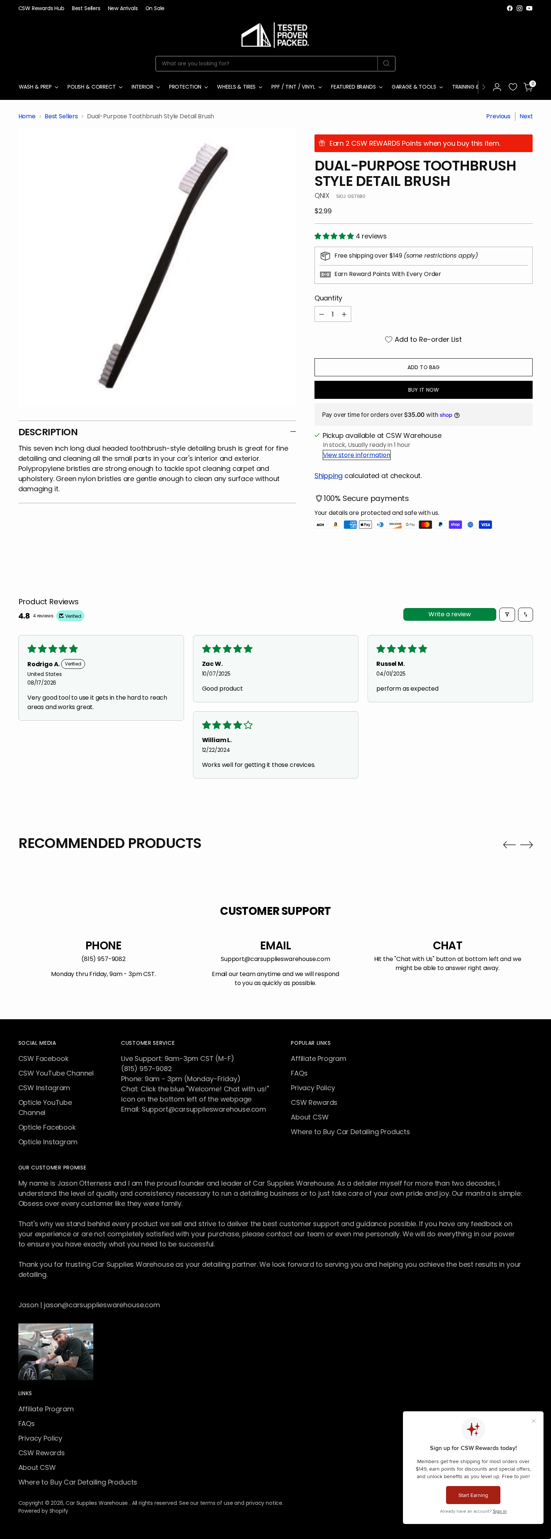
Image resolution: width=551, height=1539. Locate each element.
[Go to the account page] (497, 87)
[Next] (483, 87)
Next (526, 116)
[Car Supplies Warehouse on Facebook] (509, 8)
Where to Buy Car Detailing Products (350, 1131)
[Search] (386, 63)
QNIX (321, 195)
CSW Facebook (43, 1058)
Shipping (328, 475)
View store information (356, 455)
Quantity (328, 298)
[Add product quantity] (344, 313)
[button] (335, 236)
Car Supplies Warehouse (97, 1503)
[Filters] (507, 615)
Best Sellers (61, 116)
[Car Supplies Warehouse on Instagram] (519, 8)
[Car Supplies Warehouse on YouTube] (529, 8)
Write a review (449, 614)
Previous (498, 116)
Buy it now (423, 390)
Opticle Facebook (47, 1127)
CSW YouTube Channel (56, 1073)
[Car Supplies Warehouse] (275, 34)
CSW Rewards (314, 1102)
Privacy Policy (313, 1087)
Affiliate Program (318, 1058)
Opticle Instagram (48, 1142)
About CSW (309, 1117)
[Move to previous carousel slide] (509, 845)
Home (27, 116)
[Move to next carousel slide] (526, 844)
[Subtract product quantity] (321, 313)
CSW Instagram (44, 1087)
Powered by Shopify (43, 1511)
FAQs (299, 1073)
